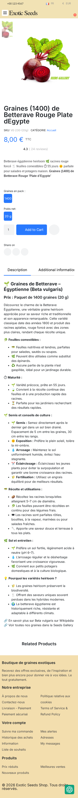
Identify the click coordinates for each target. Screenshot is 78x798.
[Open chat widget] (69, 789)
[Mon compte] (61, 13)
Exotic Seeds (23, 12)
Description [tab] (17, 270)
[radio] (8, 198)
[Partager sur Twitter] (16, 252)
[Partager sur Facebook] (7, 252)
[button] (5, 13)
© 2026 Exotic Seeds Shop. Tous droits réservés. (35, 787)
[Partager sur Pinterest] (24, 252)
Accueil (51, 130)
